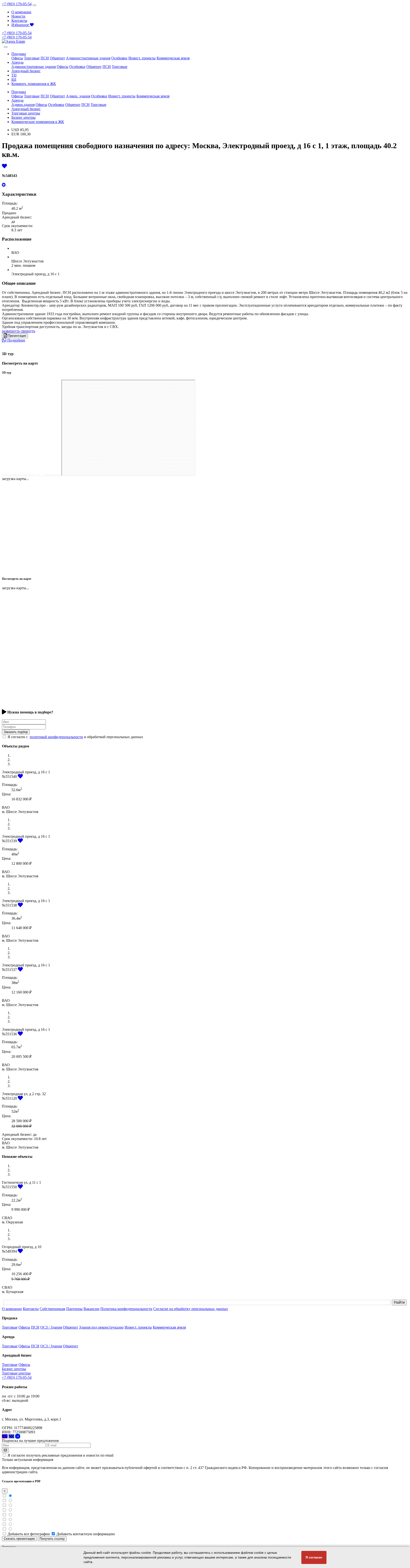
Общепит (57, 58)
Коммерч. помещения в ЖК (33, 84)
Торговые (32, 58)
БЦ (13, 79)
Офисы (17, 58)
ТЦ (14, 75)
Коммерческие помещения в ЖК (37, 122)
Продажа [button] (18, 54)
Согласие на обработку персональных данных (190, 1309)
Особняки (119, 58)
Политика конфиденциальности (126, 1309)
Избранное (20, 25)
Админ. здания (78, 96)
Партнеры (74, 1309)
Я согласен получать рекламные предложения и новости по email (60, 1455)
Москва (6, 474)
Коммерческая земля (173, 58)
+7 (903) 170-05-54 (17, 4)
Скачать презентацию (19, 1538)
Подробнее (15, 340)
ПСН (45, 58)
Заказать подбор (16, 732)
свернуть (28, 331)
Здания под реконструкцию (101, 1327)
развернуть (11, 331)
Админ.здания (23, 105)
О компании (21, 12)
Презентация (16, 335)
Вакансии (91, 1309)
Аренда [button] (17, 62)
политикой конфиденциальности (56, 737)
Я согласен (314, 1557)
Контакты (19, 21)
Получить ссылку (52, 1538)
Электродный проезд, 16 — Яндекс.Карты (36, 474)
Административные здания (88, 58)
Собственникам (52, 1309)
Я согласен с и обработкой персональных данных (75, 737)
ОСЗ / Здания (51, 1327)
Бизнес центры (23, 117)
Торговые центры (25, 113)
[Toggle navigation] (34, 5)
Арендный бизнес (26, 71)
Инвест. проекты (142, 58)
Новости (18, 16)
